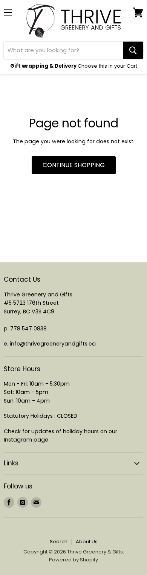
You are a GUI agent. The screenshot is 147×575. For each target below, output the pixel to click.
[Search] (133, 50)
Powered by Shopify (73, 559)
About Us (87, 541)
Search (58, 541)
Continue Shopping (74, 165)
